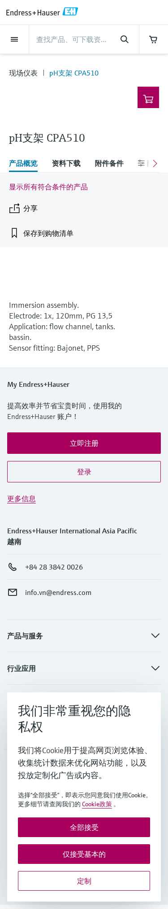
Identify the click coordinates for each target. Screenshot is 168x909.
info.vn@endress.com (58, 592)
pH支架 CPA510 (74, 72)
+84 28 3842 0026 (54, 566)
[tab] (27, 163)
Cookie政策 (97, 804)
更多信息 (21, 498)
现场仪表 (23, 72)
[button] (84, 443)
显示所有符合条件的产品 (48, 186)
